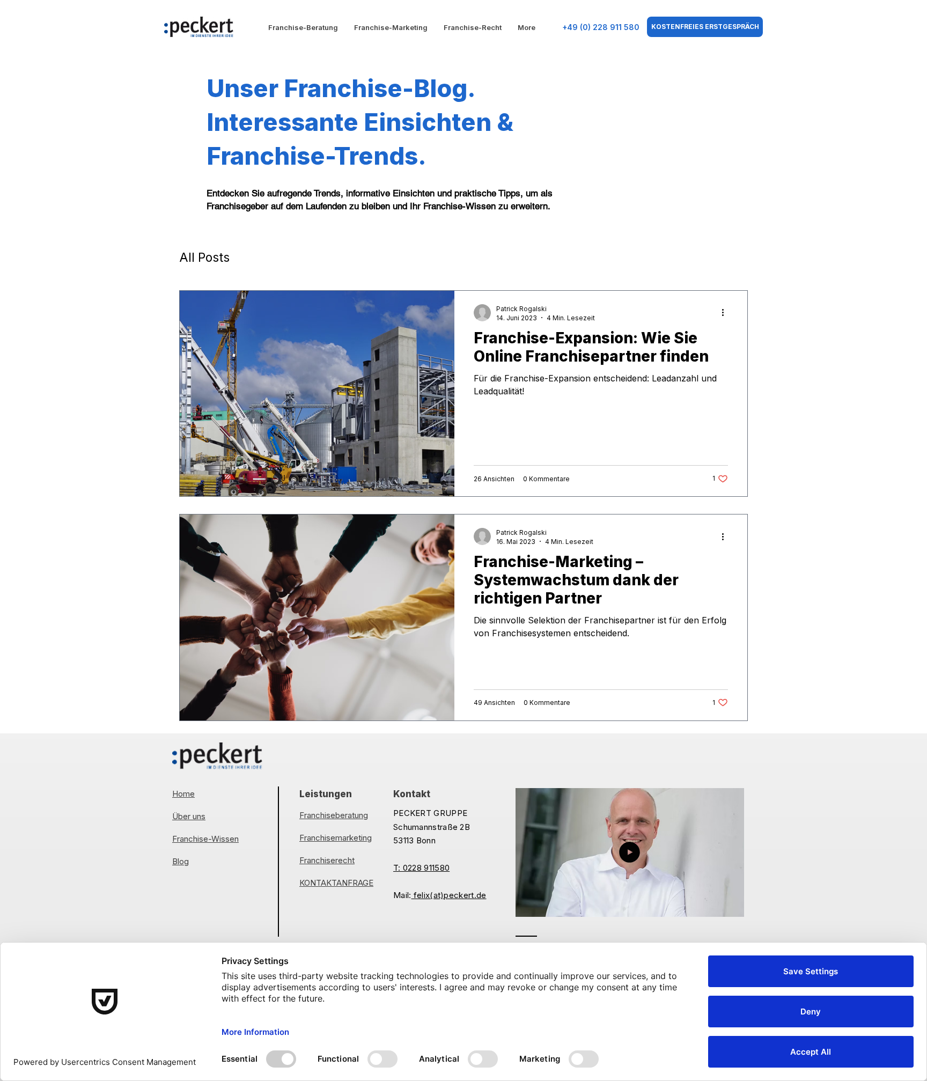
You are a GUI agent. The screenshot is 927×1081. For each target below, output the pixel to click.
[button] (730, 905)
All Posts (204, 257)
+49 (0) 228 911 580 (600, 27)
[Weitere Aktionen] (726, 312)
